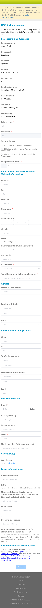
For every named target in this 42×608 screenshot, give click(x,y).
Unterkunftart (7, 96)
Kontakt (21, 596)
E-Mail (4, 405)
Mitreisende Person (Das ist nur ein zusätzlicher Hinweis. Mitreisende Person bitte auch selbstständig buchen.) (19, 494)
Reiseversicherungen (21, 577)
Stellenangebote (21, 592)
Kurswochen (6, 78)
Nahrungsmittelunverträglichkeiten (17, 246)
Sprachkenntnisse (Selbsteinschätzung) (19, 274)
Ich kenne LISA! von (10, 475)
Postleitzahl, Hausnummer (13, 372)
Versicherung (7, 460)
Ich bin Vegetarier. (10, 242)
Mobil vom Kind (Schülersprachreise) (17, 444)
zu (2, 346)
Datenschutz (21, 584)
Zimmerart (6, 104)
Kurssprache (6, 52)
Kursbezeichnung (9, 87)
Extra (4, 238)
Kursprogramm (8, 43)
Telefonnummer (8, 425)
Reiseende (6, 131)
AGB (21, 580)
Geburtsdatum (8, 218)
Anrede (4, 180)
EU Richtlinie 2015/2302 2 (21, 603)
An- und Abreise (8, 141)
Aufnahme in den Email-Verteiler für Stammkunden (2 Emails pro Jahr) (17, 530)
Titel (3, 190)
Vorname (5, 199)
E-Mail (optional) (8, 416)
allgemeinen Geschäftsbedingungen (14, 552)
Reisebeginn (6, 122)
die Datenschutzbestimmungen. (21, 556)
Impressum (21, 588)
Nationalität (7, 255)
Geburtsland (7, 264)
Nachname (6, 209)
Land (3, 320)
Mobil (4, 434)
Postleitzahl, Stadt (9, 304)
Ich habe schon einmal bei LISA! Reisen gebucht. (21, 488)
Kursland (5, 60)
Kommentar (6, 506)
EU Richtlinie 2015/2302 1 (21, 600)
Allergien (5, 229)
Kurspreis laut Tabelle (11, 161)
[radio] (16, 145)
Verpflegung (6, 113)
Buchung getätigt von (11, 520)
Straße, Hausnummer (11, 287)
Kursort (4, 69)
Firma (4, 337)
